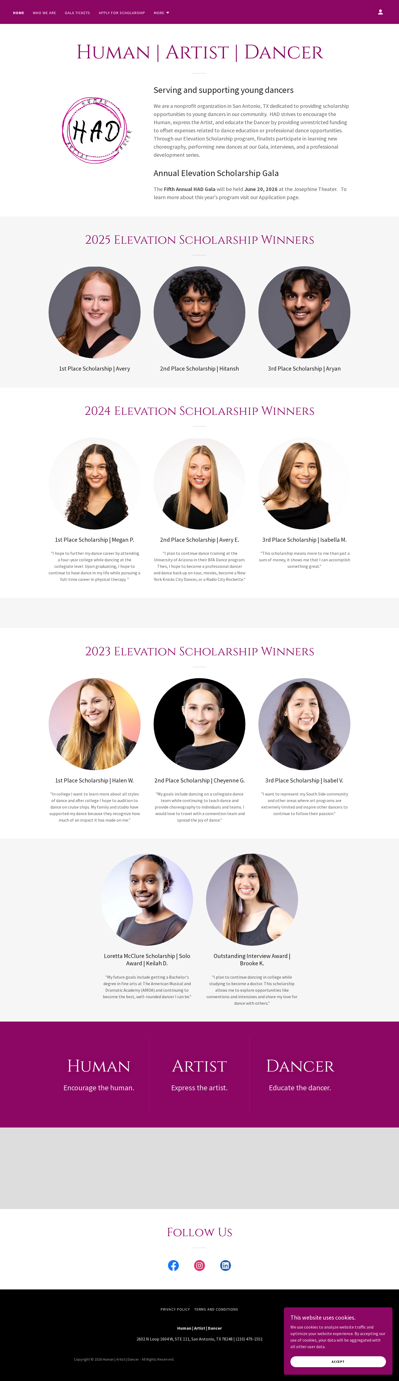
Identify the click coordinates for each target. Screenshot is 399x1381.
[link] (173, 1266)
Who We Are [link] (44, 12)
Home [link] (18, 12)
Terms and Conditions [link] (216, 1309)
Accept (338, 1362)
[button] (162, 13)
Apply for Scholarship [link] (122, 12)
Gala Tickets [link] (77, 12)
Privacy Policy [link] (175, 1309)
